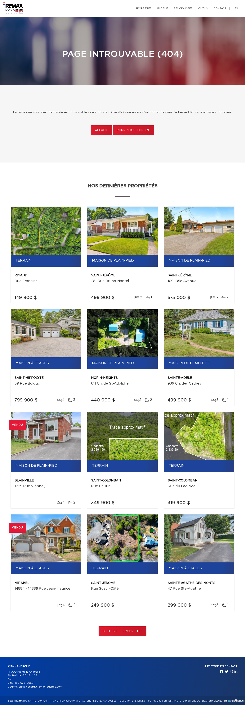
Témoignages (183, 8)
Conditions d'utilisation (197, 701)
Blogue (162, 8)
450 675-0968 (23, 683)
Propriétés (143, 8)
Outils (203, 8)
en (236, 8)
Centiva (234, 700)
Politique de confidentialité (164, 701)
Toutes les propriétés (122, 631)
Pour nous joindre (133, 130)
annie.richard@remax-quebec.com (40, 687)
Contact (220, 8)
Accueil (101, 130)
